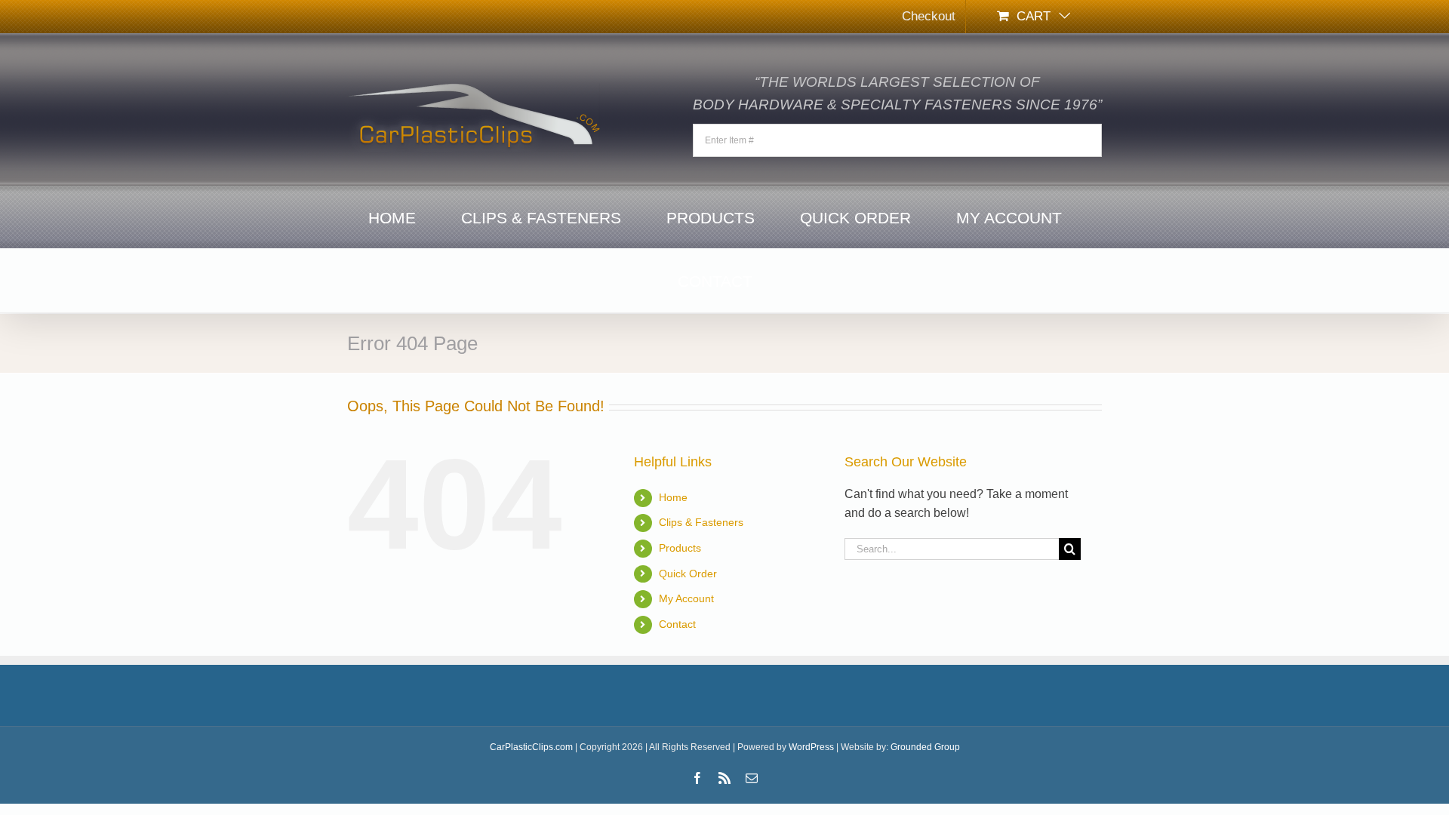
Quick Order (688, 573)
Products (680, 548)
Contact (677, 624)
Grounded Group (925, 747)
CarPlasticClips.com (531, 747)
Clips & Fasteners (701, 522)
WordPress (811, 747)
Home (673, 497)
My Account (686, 598)
